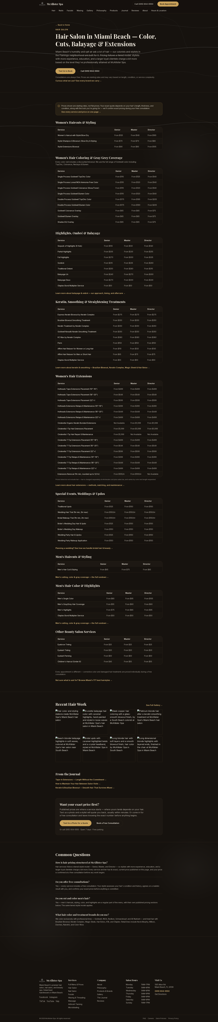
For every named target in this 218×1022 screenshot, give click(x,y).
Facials (70, 10)
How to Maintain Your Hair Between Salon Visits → (78, 784)
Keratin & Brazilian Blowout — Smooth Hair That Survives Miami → (85, 788)
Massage (72, 1001)
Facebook (43, 997)
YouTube (50, 1001)
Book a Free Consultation (108, 823)
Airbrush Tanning (75, 1004)
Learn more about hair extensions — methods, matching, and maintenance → (90, 485)
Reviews (135, 10)
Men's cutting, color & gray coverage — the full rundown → (82, 577)
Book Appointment (168, 4)
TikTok (42, 1001)
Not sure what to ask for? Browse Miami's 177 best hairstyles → (84, 680)
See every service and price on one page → (81, 112)
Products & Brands (105, 991)
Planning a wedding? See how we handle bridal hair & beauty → (84, 548)
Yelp (57, 1001)
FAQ (144, 1018)
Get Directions (161, 994)
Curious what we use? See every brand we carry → (79, 81)
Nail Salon (72, 991)
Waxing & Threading (76, 998)
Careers (151, 1018)
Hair (53, 10)
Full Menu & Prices (76, 984)
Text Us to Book (65, 71)
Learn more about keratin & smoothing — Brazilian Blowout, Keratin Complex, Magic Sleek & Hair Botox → (103, 367)
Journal (124, 10)
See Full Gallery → (154, 705)
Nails (61, 10)
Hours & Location (158, 10)
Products (114, 10)
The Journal (102, 998)
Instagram (53, 997)
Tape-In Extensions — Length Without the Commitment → (81, 780)
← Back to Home (63, 25)
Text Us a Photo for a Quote (75, 823)
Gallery (90, 10)
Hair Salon (72, 988)
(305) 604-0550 (162, 991)
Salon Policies (161, 1018)
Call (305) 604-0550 (143, 4)
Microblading (73, 1007)
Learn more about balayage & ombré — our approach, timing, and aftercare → (90, 293)
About (145, 10)
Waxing (80, 10)
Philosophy (101, 10)
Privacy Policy (173, 1018)
